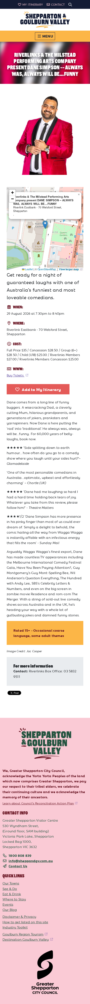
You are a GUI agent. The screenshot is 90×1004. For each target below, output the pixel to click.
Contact (58, 4)
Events (8, 904)
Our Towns (11, 883)
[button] (45, 224)
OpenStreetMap (47, 269)
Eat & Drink (12, 893)
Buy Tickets (15, 375)
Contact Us (18, 865)
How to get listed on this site (25, 922)
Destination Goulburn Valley (26, 939)
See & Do (10, 888)
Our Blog (10, 909)
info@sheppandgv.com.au (31, 860)
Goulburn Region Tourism (23, 934)
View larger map (69, 269)
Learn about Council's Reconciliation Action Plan (38, 803)
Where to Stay (14, 899)
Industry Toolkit (15, 927)
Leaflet (28, 269)
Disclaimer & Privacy (19, 916)
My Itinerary (32, 4)
